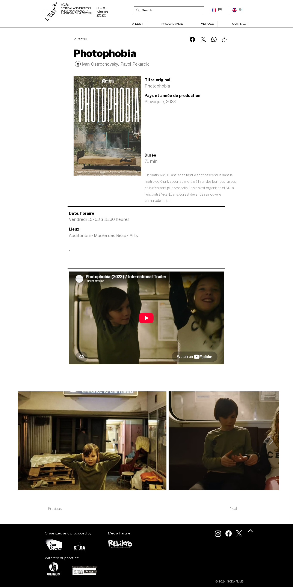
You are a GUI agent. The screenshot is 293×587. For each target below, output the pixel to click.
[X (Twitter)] (203, 39)
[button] (166, 24)
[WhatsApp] (214, 39)
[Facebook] (192, 39)
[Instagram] (218, 533)
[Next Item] (271, 441)
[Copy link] (224, 39)
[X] (239, 533)
